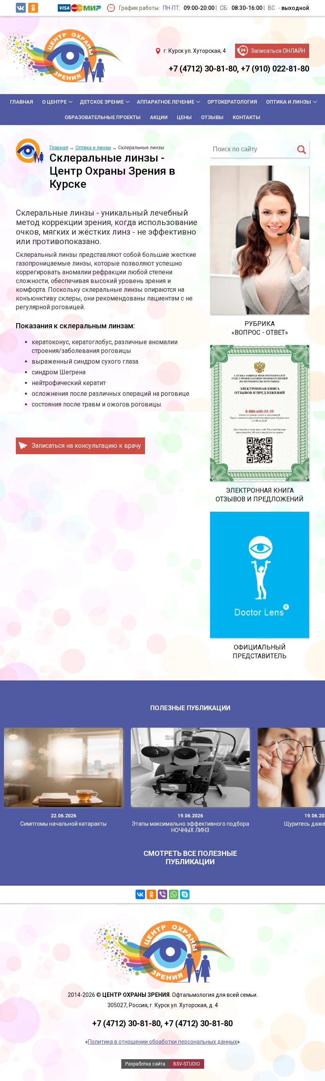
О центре (54, 102)
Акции (159, 117)
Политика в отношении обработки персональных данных (162, 1042)
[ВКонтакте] (140, 894)
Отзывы (212, 117)
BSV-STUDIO (186, 1064)
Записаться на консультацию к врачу (86, 445)
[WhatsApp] (173, 894)
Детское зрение (102, 102)
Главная (21, 102)
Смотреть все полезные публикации (190, 857)
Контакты (246, 117)
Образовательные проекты (103, 117)
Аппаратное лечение (165, 102)
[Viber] (162, 894)
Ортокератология (232, 102)
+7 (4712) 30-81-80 (198, 1023)
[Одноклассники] (151, 894)
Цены (184, 117)
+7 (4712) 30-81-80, (204, 68)
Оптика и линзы (288, 102)
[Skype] (184, 894)
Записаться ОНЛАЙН (278, 51)
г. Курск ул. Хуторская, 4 (195, 51)
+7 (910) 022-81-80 (275, 68)
